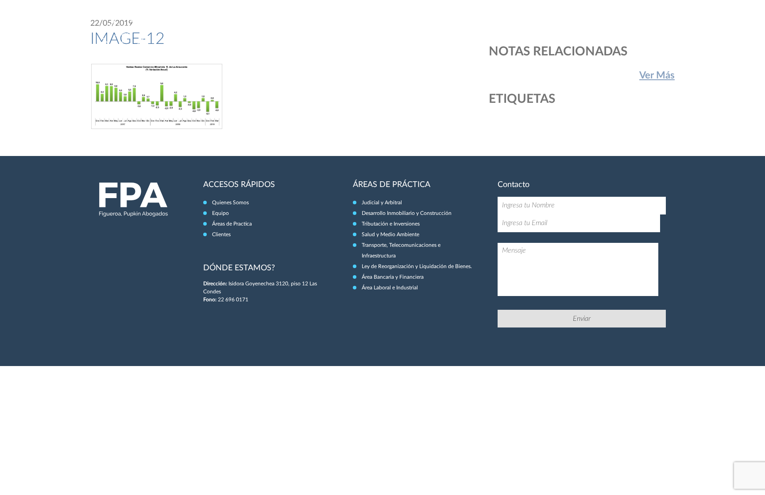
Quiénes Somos (495, 25)
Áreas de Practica (232, 223)
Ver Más (657, 75)
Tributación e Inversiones (391, 223)
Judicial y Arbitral (382, 202)
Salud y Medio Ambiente (390, 234)
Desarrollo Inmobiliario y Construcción (407, 213)
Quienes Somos (230, 202)
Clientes (633, 25)
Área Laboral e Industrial (390, 287)
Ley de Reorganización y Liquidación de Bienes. (417, 266)
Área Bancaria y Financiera (393, 277)
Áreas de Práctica (584, 25)
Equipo (538, 25)
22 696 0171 (233, 299)
